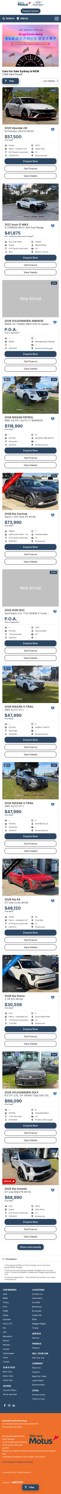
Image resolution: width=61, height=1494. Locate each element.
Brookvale (36, 1311)
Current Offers (9, 1390)
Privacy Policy (38, 1394)
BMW (5, 1298)
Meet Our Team (39, 1376)
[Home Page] (30, 4)
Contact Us (37, 1294)
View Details (30, 175)
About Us (36, 1367)
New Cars (7, 1371)
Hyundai (7, 1319)
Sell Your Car (38, 1357)
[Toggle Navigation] (57, 18)
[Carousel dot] (19, 120)
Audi (5, 1294)
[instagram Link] (9, 1405)
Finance (36, 1348)
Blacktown (37, 1306)
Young (35, 1328)
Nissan (6, 1340)
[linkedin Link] (14, 1405)
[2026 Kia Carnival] (30, 491)
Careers (36, 1372)
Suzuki (6, 1349)
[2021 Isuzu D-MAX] (30, 202)
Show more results (30, 1247)
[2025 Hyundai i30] (30, 105)
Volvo (5, 1357)
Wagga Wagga (39, 1323)
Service (35, 1338)
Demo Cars (8, 1376)
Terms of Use (38, 1399)
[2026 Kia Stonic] (30, 973)
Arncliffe (36, 1302)
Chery (6, 1302)
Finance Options (31, 11)
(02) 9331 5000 (15, 1427)
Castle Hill (36, 1315)
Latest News (38, 1380)
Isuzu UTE (7, 1323)
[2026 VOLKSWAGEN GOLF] (30, 1070)
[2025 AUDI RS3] (30, 588)
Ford (5, 1306)
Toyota (6, 1361)
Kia (4, 1328)
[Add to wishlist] (52, 129)
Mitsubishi (7, 1336)
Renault (6, 1345)
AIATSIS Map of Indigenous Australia (17, 1462)
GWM (5, 1311)
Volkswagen (8, 1353)
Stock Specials (10, 1394)
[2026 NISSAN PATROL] (30, 395)
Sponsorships (38, 1384)
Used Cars (8, 1380)
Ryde (34, 1319)
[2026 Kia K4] (30, 877)
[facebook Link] (5, 1405)
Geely (5, 1315)
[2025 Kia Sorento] (30, 1166)
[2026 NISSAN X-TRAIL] (30, 684)
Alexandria (37, 1298)
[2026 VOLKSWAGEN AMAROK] (30, 298)
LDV (5, 1332)
